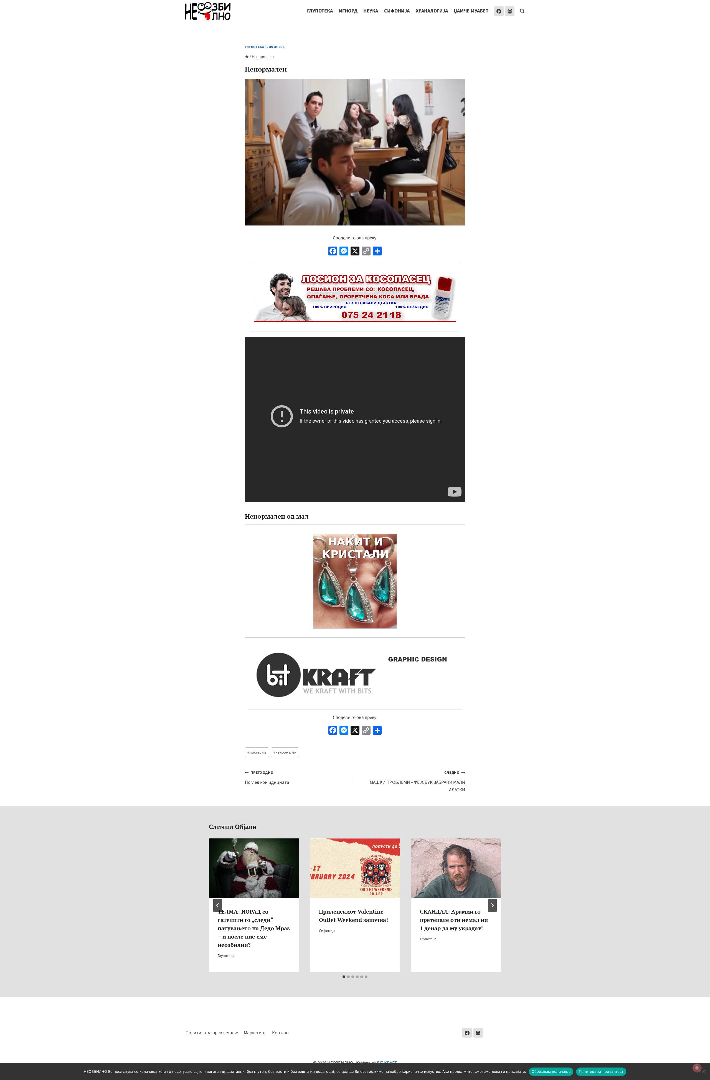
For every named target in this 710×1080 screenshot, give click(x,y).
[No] (703, 1071)
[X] (355, 252)
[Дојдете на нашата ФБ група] (478, 1033)
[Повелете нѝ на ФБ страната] (467, 1033)
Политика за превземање (212, 1033)
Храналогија (432, 10)
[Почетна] (247, 57)
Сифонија (397, 10)
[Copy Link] (366, 252)
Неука (370, 10)
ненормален (284, 752)
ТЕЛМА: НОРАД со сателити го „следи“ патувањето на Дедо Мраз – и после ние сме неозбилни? (254, 927)
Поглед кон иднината (267, 778)
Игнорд (348, 10)
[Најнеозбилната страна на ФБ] (499, 11)
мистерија (257, 752)
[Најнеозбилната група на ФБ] (509, 11)
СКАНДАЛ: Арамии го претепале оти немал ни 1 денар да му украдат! (454, 919)
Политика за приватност (601, 1071)
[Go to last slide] (217, 905)
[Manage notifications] (697, 1067)
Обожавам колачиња (551, 1071)
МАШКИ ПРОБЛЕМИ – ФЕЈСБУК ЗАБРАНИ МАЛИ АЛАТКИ (417, 781)
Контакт (280, 1033)
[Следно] (492, 905)
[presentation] (254, 868)
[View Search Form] (522, 11)
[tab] (344, 976)
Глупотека (320, 10)
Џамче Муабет (471, 10)
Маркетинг (255, 1033)
